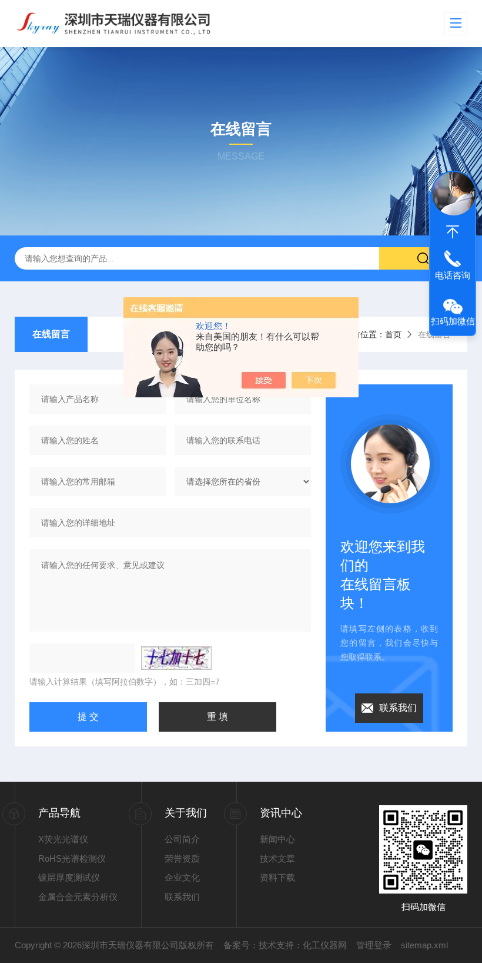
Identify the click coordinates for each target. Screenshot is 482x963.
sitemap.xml (424, 945)
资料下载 (277, 877)
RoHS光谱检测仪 (72, 859)
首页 (393, 334)
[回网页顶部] (452, 232)
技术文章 (277, 859)
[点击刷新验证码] (176, 658)
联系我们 (398, 708)
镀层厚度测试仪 (69, 877)
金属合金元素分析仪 (78, 897)
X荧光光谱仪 (63, 839)
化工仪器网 (325, 945)
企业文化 (182, 877)
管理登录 (373, 945)
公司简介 (182, 839)
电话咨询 (452, 275)
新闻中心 (277, 839)
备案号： (241, 945)
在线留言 (51, 334)
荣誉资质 (182, 859)
